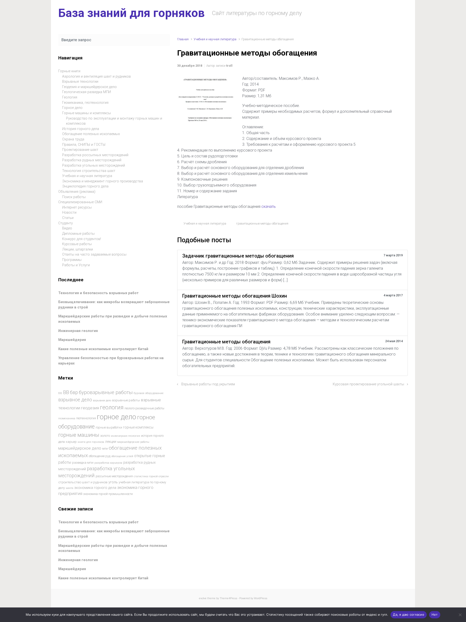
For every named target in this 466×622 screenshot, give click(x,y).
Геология (69, 97)
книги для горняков (91, 442)
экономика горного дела (95, 487)
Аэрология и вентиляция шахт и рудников (96, 76)
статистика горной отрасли (151, 476)
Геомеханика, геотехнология (85, 103)
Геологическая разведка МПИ (86, 92)
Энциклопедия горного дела (85, 186)
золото (105, 435)
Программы (72, 260)
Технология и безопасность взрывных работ (98, 293)
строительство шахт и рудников (83, 482)
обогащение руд (99, 456)
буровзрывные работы (106, 392)
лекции (110, 442)
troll (229, 65)
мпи (105, 448)
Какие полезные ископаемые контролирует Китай (103, 349)
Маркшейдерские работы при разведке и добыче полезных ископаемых (112, 548)
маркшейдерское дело (79, 448)
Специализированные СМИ (80, 202)
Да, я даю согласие (408, 614)
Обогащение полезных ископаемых (91, 134)
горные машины (78, 435)
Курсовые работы (77, 244)
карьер (71, 442)
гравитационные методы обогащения (262, 223)
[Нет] (460, 614)
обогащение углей (122, 456)
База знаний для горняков (131, 13)
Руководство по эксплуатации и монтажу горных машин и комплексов (114, 121)
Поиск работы (74, 197)
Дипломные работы (78, 234)
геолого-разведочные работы (144, 408)
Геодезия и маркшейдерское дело (89, 87)
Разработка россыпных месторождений (95, 155)
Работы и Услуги (76, 265)
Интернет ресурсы (77, 207)
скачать (268, 206)
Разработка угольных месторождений (93, 165)
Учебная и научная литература (215, 39)
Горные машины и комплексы (86, 113)
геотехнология (86, 418)
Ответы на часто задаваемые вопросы (94, 254)
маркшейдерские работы (133, 442)
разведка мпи (82, 462)
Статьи (68, 218)
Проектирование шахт (80, 150)
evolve (203, 598)
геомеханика (66, 418)
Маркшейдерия (72, 340)
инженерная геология (125, 435)
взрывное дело (75, 400)
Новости (69, 212)
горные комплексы (138, 427)
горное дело (116, 417)
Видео (67, 228)
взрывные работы (126, 400)
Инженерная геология (78, 331)
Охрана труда (73, 139)
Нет (435, 614)
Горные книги (69, 71)
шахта (69, 488)
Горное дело (72, 108)
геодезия (90, 407)
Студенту (65, 223)
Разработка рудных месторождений (91, 160)
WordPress (260, 598)
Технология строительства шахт (88, 171)
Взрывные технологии (80, 82)
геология (112, 407)
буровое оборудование (149, 393)
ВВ (60, 393)
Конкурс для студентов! (81, 239)
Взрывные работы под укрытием (208, 384)
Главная (183, 39)
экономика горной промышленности (108, 494)
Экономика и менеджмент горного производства (102, 181)
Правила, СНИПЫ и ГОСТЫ (83, 145)
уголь (113, 482)
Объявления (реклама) (76, 192)
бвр (74, 392)
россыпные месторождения (114, 476)
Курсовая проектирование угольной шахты (368, 384)
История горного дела (80, 129)
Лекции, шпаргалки (77, 249)
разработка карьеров (108, 462)
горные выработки (109, 427)
